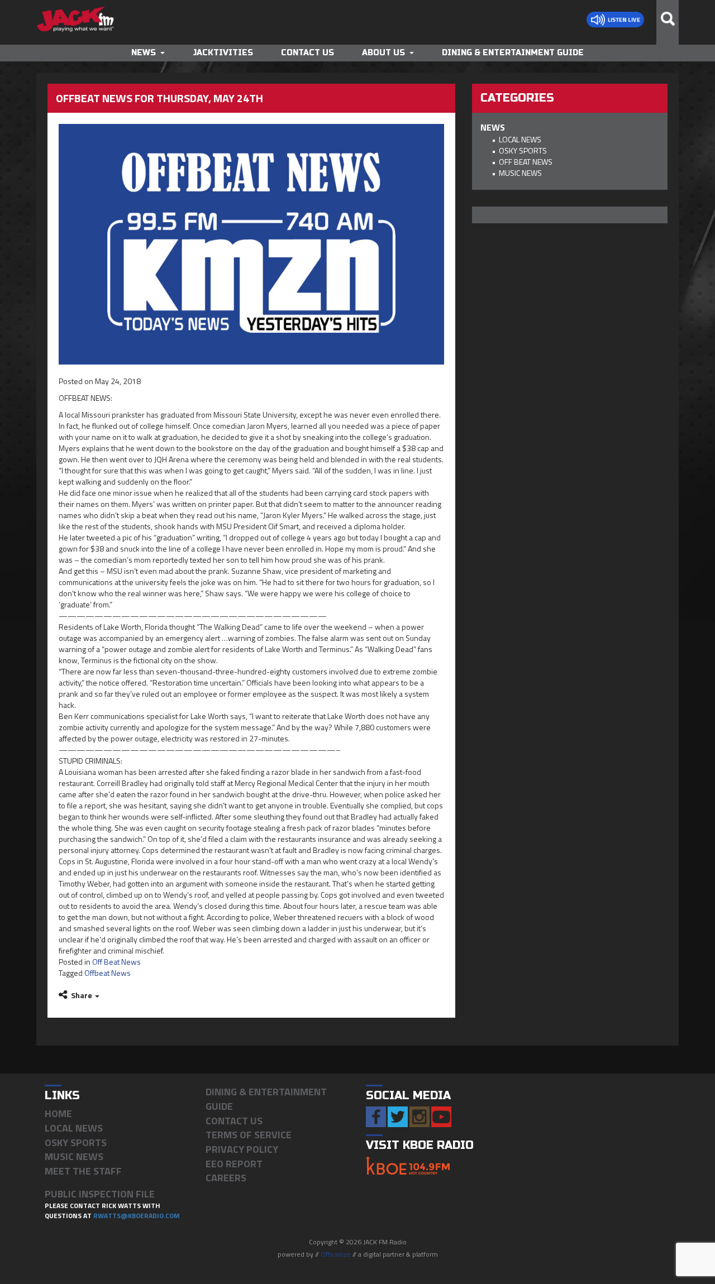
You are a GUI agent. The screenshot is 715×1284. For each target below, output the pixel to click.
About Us (383, 53)
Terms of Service (249, 1134)
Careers (226, 1177)
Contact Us (307, 53)
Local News (520, 139)
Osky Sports (523, 150)
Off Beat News (116, 961)
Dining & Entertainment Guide (513, 53)
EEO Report (234, 1163)
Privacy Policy (242, 1149)
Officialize (336, 1254)
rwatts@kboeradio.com (136, 1215)
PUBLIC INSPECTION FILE (100, 1193)
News (143, 53)
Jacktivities (223, 53)
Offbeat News (107, 973)
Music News (520, 173)
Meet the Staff (83, 1170)
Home (58, 1113)
